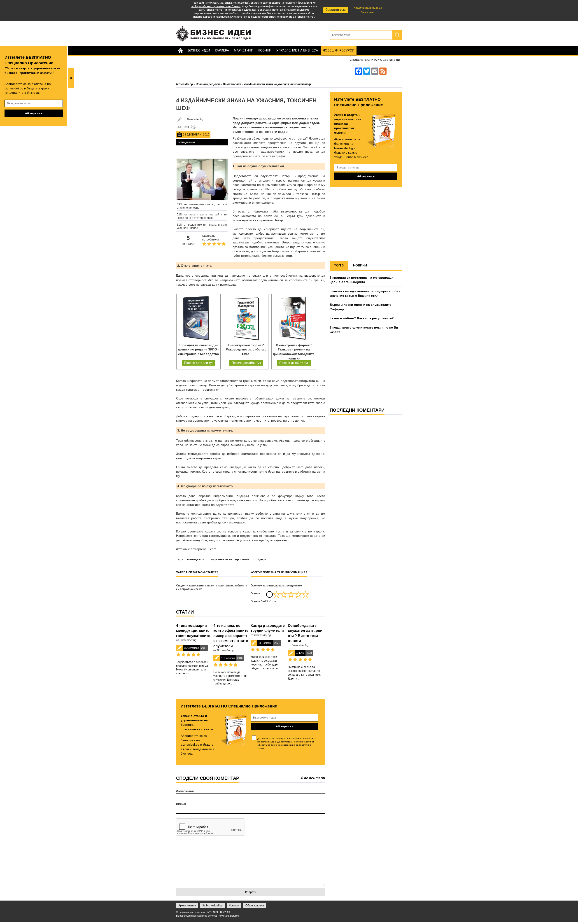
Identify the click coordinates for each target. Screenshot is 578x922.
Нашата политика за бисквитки (368, 10)
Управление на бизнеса (297, 50)
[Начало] (180, 50)
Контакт (234, 905)
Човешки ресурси (338, 50)
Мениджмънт (186, 142)
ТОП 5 (339, 265)
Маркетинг (243, 50)
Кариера (222, 50)
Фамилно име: (185, 791)
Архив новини (187, 905)
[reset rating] (269, 594)
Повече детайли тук (198, 362)
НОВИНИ (360, 265)
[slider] (291, 594)
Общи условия (254, 905)
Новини (264, 50)
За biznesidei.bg (212, 905)
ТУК (244, 16)
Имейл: (181, 803)
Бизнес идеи (199, 50)
